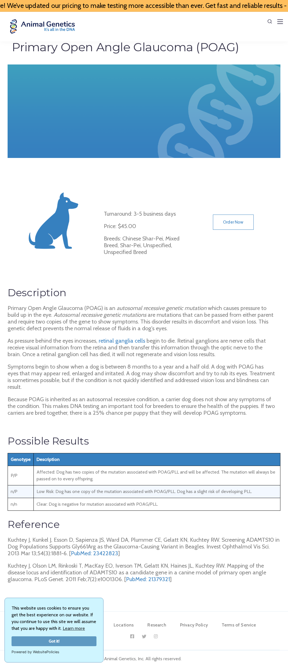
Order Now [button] (233, 222)
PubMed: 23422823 (94, 553)
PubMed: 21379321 (148, 579)
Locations (124, 625)
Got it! (54, 641)
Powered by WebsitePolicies (35, 652)
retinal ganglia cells (122, 340)
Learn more (74, 628)
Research (156, 625)
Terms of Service (239, 625)
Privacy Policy (194, 625)
